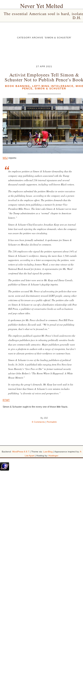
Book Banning (17, 86)
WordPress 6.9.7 (20, 451)
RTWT (6, 400)
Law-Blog (48, 451)
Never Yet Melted (41, 6)
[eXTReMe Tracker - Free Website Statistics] (4, 469)
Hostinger (53, 455)
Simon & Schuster (50, 88)
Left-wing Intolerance (52, 86)
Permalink (52, 422)
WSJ (5, 158)
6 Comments (38, 422)
